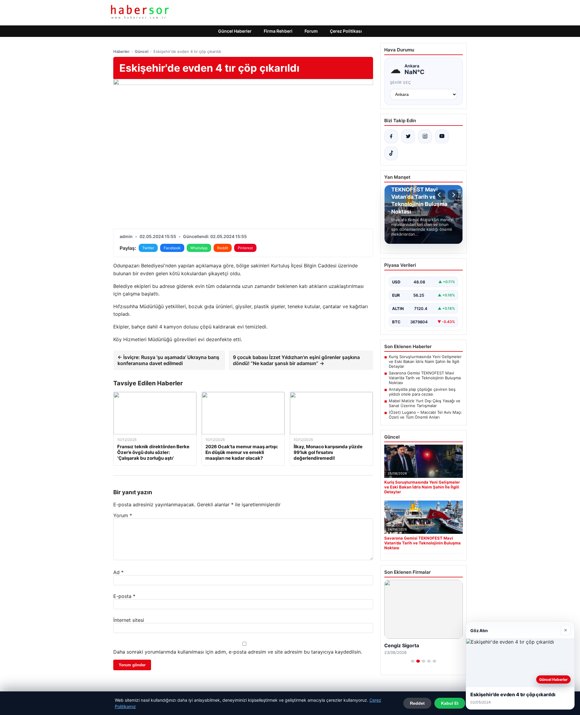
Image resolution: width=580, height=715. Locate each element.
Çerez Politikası (346, 31)
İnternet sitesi (128, 620)
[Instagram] (425, 136)
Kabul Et (450, 703)
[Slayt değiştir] (412, 661)
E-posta (124, 596)
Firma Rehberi (278, 31)
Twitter (148, 248)
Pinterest (245, 248)
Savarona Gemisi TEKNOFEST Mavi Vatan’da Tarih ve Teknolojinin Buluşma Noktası (425, 378)
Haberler (121, 51)
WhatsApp (199, 248)
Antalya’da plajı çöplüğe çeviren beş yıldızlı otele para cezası (422, 392)
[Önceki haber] (440, 195)
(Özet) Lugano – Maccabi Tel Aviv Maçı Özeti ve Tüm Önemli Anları (425, 415)
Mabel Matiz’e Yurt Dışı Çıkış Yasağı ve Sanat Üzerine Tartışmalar (424, 403)
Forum (311, 31)
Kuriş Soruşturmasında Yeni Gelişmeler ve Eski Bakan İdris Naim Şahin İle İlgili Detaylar (425, 361)
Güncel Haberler (235, 31)
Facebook (172, 248)
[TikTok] (391, 153)
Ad (118, 572)
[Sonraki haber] (453, 195)
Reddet (417, 703)
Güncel (141, 51)
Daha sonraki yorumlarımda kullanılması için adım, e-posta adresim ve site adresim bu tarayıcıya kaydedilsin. (237, 652)
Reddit (222, 248)
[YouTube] (442, 136)
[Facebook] (391, 136)
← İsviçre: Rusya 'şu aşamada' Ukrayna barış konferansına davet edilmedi (168, 360)
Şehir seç (400, 82)
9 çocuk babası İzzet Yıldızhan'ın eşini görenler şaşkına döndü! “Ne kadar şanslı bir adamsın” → (296, 360)
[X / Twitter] (408, 136)
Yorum (122, 515)
